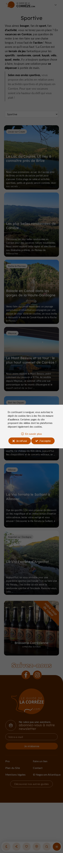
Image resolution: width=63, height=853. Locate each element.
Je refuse (21, 440)
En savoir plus (33, 433)
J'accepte (44, 440)
